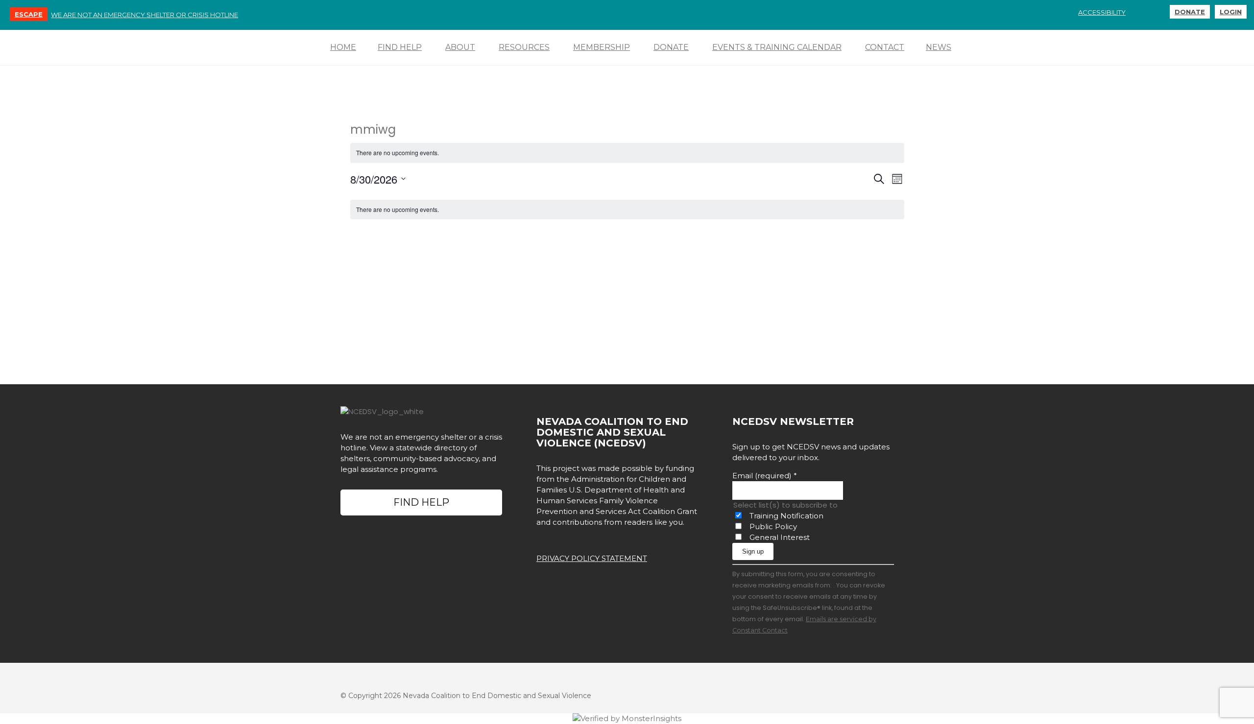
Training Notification (786, 515)
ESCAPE (29, 14)
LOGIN (1231, 12)
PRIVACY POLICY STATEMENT (591, 558)
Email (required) (764, 475)
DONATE (1190, 12)
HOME (343, 47)
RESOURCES (524, 47)
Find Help (421, 502)
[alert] (627, 153)
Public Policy (773, 526)
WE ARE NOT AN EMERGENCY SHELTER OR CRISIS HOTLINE (144, 15)
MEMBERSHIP (601, 47)
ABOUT (460, 47)
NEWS (938, 47)
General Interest (779, 537)
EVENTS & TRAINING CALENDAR (777, 47)
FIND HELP (400, 47)
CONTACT (884, 47)
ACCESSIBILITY (1102, 12)
